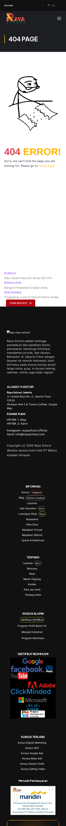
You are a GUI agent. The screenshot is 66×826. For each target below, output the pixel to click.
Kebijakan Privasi (32, 529)
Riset (32, 573)
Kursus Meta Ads (32, 758)
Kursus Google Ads (32, 753)
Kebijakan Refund (32, 534)
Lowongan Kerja (31, 513)
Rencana (32, 568)
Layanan (32, 503)
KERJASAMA (12, 292)
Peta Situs (32, 524)
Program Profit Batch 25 (32, 625)
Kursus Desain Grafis (32, 763)
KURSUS (10, 273)
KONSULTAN (12, 282)
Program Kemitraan (33, 638)
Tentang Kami (33, 594)
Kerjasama (32, 519)
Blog (31, 497)
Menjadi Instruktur (32, 631)
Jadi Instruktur (31, 508)
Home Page (47, 165)
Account (8, 5)
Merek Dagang (32, 578)
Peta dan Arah (32, 589)
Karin (24, 423)
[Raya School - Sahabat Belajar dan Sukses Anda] (15, 18)
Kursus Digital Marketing (32, 742)
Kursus (31, 492)
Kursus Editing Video (33, 768)
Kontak (32, 584)
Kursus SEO (32, 747)
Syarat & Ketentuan (33, 540)
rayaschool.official (34, 430)
